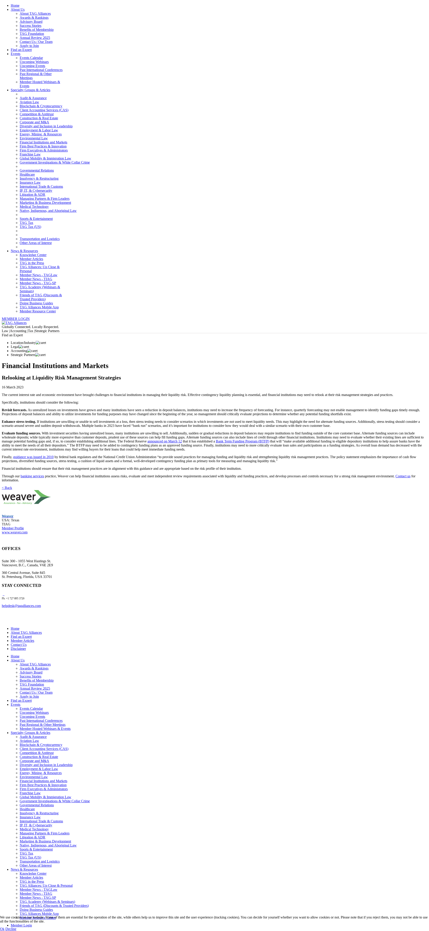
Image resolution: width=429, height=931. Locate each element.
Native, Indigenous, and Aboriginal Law (48, 211)
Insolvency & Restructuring (39, 178)
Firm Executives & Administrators (44, 150)
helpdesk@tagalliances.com (21, 606)
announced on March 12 (164, 441)
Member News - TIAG (36, 279)
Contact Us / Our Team (36, 42)
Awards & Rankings (34, 17)
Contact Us (19, 645)
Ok (2, 929)
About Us (18, 9)
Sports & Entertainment (36, 219)
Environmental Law (34, 138)
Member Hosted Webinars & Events (45, 729)
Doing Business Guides (36, 303)
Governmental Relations (37, 170)
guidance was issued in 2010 (33, 457)
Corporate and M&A (34, 122)
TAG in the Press (32, 263)
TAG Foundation (32, 34)
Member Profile (13, 528)
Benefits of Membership (37, 30)
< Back (7, 488)
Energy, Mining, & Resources (41, 134)
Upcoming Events (32, 66)
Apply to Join (29, 46)
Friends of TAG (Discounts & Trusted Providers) (41, 297)
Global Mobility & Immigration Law (45, 158)
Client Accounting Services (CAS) (44, 110)
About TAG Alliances (35, 13)
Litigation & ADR (32, 194)
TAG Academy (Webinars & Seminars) (47, 902)
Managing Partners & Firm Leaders (44, 198)
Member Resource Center (38, 311)
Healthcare (27, 174)
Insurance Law (30, 182)
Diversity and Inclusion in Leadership (46, 126)
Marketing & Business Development (45, 202)
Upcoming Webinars (34, 62)
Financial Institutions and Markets (43, 142)
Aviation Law (29, 102)
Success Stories (30, 25)
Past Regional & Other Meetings (42, 725)
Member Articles (31, 259)
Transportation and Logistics (40, 239)
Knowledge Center (33, 255)
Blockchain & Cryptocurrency (41, 106)
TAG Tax (26, 223)
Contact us (402, 476)
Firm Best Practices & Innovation (43, 146)
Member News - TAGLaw (38, 275)
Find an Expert (21, 50)
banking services (32, 476)
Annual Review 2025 (35, 38)
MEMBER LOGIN (16, 319)
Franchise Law (30, 154)
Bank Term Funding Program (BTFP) (242, 441)
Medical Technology (34, 207)
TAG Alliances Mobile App (39, 307)
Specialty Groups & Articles (30, 90)
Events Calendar (31, 58)
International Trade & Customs (41, 186)
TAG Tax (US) (30, 227)
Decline (10, 929)
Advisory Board (31, 21)
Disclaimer (18, 649)
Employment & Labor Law (39, 130)
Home (15, 5)
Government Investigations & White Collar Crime (55, 162)
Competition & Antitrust (37, 114)
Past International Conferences (41, 70)
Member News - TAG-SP (38, 283)
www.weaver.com (14, 532)
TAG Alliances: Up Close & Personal (46, 885)
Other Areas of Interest (36, 243)
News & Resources (24, 251)
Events (15, 54)
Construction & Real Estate (39, 118)
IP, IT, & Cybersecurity (36, 190)
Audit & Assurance (33, 98)
